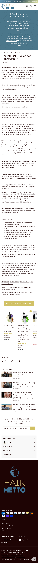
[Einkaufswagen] (31, 6)
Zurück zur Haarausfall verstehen (20, 303)
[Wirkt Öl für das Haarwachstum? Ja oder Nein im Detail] (7, 385)
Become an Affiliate (7, 559)
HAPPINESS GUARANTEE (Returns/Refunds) (13, 557)
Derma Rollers (5, 523)
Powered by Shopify (28, 559)
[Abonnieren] (32, 428)
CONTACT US (17, 559)
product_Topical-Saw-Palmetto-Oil (24, 387)
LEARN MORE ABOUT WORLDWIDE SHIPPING (14, 552)
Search (27, 550)
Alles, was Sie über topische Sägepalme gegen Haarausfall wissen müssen (22, 395)
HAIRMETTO (12, 269)
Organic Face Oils (6, 528)
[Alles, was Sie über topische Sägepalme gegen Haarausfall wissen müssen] (7, 395)
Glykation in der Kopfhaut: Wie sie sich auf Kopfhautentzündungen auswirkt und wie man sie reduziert (24, 407)
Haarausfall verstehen (14, 52)
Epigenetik (20, 74)
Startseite (4, 52)
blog (14, 387)
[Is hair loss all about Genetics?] (23, 74)
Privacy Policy (5, 555)
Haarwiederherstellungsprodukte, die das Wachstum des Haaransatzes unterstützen (24, 375)
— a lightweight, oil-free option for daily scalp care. (18, 38)
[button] (8, 334)
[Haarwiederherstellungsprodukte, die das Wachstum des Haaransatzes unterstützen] (7, 374)
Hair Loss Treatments (7, 526)
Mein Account (5, 531)
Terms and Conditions (17, 555)
